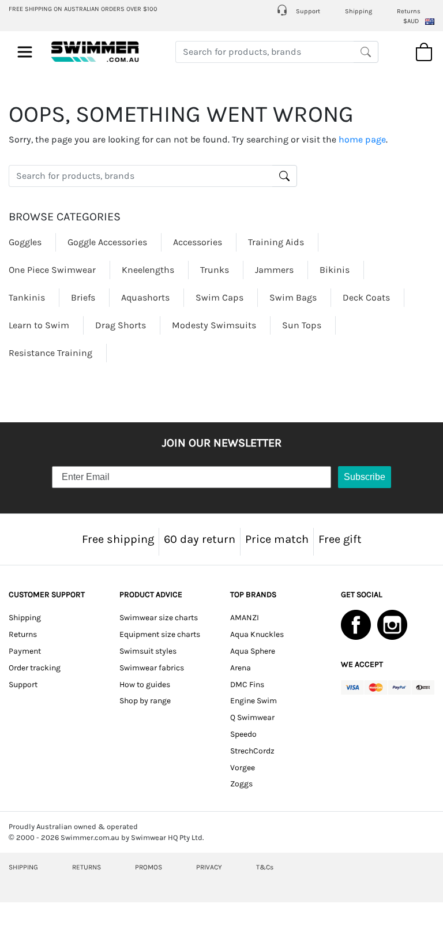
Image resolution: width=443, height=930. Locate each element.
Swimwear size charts (158, 617)
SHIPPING (23, 867)
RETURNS (86, 867)
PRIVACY (209, 867)
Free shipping (118, 539)
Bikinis (335, 269)
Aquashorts (145, 297)
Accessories (197, 242)
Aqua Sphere (252, 651)
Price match (277, 539)
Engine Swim (253, 701)
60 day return (199, 539)
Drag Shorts (120, 325)
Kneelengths (148, 269)
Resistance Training (50, 352)
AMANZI (244, 617)
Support (307, 11)
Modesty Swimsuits (214, 325)
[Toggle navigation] (25, 51)
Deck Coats (366, 297)
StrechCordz (252, 751)
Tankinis (27, 297)
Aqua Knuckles (257, 634)
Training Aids (276, 242)
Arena (240, 668)
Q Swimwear (252, 717)
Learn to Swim (39, 325)
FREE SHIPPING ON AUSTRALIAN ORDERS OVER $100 (83, 9)
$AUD (411, 21)
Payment (25, 651)
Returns (409, 11)
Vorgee (242, 767)
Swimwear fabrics (151, 668)
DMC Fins (247, 684)
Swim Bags (293, 297)
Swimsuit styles (148, 651)
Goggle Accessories (107, 242)
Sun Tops (301, 325)
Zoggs (241, 784)
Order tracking (35, 668)
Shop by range (145, 701)
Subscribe (364, 477)
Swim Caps (219, 297)
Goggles (25, 242)
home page (362, 139)
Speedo (243, 734)
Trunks (214, 269)
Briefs (83, 297)
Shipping (358, 11)
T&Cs (264, 867)
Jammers (274, 269)
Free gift (340, 539)
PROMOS (148, 867)
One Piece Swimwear (52, 269)
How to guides (144, 684)
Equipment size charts (159, 634)
